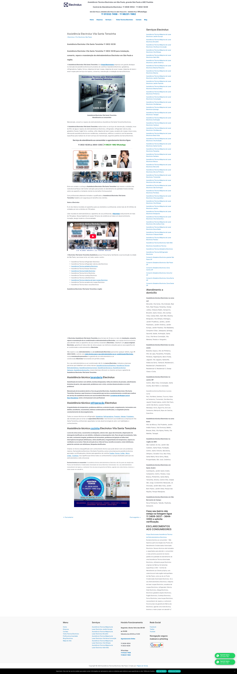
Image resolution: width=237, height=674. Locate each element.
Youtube (152, 631)
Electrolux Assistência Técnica (156, 246)
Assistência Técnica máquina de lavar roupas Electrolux (89, 280)
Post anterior (68, 517)
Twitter (152, 629)
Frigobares (130, 416)
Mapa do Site (67, 641)
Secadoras (74, 398)
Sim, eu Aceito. (161, 671)
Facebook (153, 627)
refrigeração (97, 402)
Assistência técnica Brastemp (106, 365)
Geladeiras (99, 416)
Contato (65, 631)
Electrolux (71, 37)
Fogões (112, 453)
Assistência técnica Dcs (81, 370)
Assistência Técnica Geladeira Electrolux (159, 249)
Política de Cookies (174, 671)
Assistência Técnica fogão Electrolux (83, 271)
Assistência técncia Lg (105, 368)
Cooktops (75, 455)
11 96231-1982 (128, 14)
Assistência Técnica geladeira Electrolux (84, 266)
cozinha (95, 428)
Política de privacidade (70, 636)
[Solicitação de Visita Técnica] (102, 490)
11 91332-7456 (109, 14)
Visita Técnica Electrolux (71, 634)
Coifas (122, 453)
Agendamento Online (128, 639)
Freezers (117, 416)
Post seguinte (135, 517)
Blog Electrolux (68, 638)
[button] (112, 20)
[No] (235, 671)
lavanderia (96, 377)
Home (65, 627)
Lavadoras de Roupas (117, 395)
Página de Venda (142, 666)
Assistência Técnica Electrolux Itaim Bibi (159, 243)
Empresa (66, 629)
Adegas (123, 416)
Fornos (117, 453)
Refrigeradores (108, 416)
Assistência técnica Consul (88, 368)
